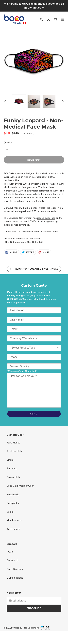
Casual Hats (13, 477)
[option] (19, 101)
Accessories (13, 529)
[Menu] (62, 19)
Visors (10, 459)
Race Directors (15, 569)
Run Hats (12, 468)
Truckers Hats (14, 451)
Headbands (13, 494)
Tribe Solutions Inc (30, 628)
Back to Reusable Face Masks (36, 268)
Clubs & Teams (15, 577)
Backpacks (13, 503)
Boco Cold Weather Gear (20, 485)
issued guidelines (46, 218)
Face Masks (13, 442)
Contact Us (13, 560)
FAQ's (10, 551)
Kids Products (14, 520)
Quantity (8, 142)
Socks (10, 511)
